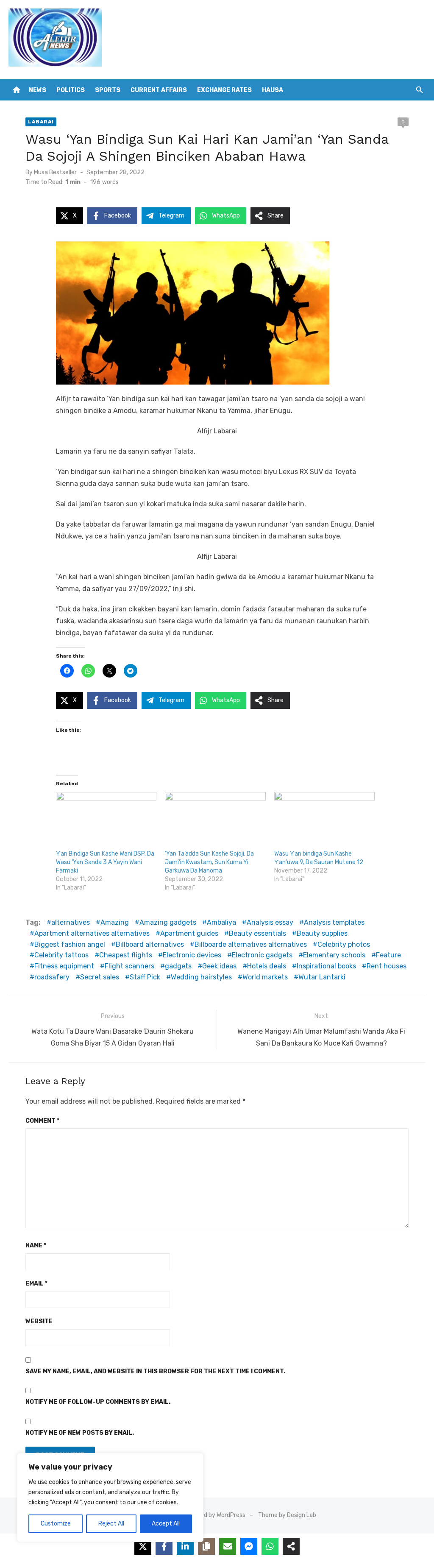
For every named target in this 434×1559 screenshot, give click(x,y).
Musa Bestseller (55, 172)
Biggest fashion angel (69, 944)
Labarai (41, 122)
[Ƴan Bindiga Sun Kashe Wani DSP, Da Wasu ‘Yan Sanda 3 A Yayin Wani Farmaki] (106, 821)
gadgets (178, 966)
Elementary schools (334, 955)
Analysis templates (334, 922)
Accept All (166, 1523)
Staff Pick (145, 977)
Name (35, 1245)
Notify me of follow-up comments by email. (97, 1402)
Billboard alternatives (150, 944)
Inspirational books (326, 966)
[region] (110, 1497)
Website (39, 1321)
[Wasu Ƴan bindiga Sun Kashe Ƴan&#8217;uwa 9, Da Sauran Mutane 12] (324, 821)
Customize (56, 1523)
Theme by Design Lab (287, 1515)
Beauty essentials (257, 933)
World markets (265, 977)
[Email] (227, 1546)
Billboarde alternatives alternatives (251, 944)
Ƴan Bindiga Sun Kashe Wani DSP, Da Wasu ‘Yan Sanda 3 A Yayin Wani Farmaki (105, 862)
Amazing (114, 922)
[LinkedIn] (185, 1546)
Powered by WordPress (214, 1515)
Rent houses (386, 966)
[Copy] (206, 1546)
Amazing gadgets (167, 922)
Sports (107, 90)
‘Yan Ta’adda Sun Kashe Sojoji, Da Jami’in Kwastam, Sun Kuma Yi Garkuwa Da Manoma (209, 862)
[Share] (291, 1546)
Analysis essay (270, 922)
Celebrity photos (343, 944)
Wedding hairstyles (201, 977)
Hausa (272, 90)
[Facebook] (164, 1546)
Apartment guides (189, 933)
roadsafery (52, 977)
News (37, 90)
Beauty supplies (322, 933)
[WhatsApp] (270, 1546)
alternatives (70, 922)
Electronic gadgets (262, 955)
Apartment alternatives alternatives (92, 933)
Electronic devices (192, 955)
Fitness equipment (64, 966)
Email (36, 1283)
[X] (142, 1546)
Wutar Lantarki (321, 977)
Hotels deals (266, 966)
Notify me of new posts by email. (79, 1432)
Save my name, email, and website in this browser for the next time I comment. (155, 1371)
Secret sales (99, 977)
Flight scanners (129, 966)
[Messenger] (248, 1546)
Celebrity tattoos (61, 955)
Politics (70, 90)
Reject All (111, 1523)
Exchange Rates (224, 90)
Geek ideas (219, 966)
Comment (42, 1120)
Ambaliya (221, 922)
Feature (388, 955)
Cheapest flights (125, 955)
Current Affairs (159, 90)
